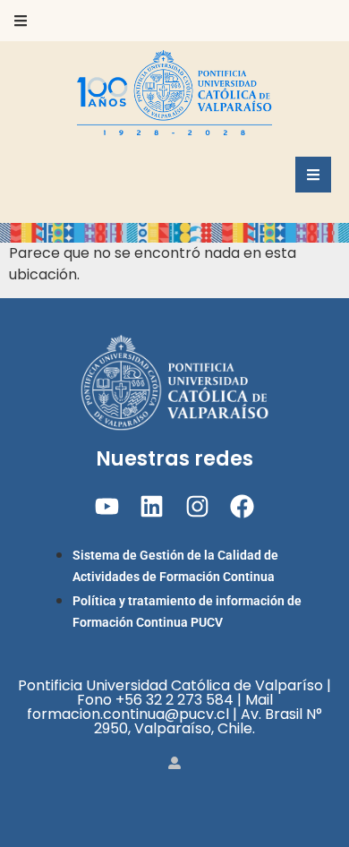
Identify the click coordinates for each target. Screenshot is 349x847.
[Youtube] (107, 506)
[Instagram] (197, 506)
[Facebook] (242, 506)
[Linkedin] (151, 506)
